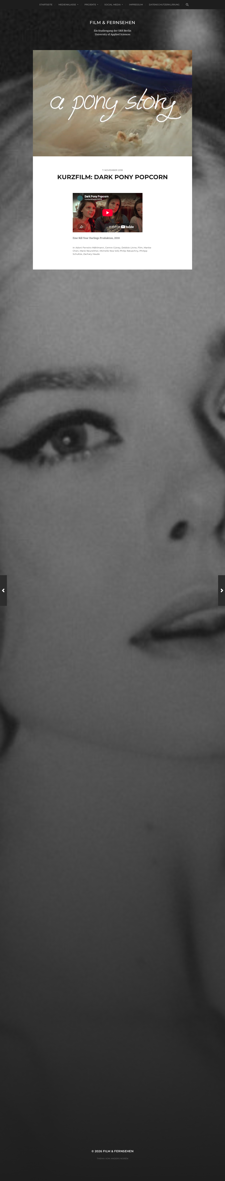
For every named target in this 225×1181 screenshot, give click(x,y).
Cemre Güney (112, 247)
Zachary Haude (91, 254)
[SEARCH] (187, 4)
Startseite (45, 4)
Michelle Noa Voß (109, 250)
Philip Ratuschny (129, 250)
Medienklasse (67, 4)
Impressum (136, 4)
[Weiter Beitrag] (221, 590)
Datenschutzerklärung (164, 4)
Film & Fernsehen (112, 22)
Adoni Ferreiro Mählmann (89, 247)
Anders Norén (119, 1158)
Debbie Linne (129, 247)
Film (140, 247)
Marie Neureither (89, 250)
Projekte (90, 4)
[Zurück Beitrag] (3, 590)
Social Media (112, 4)
